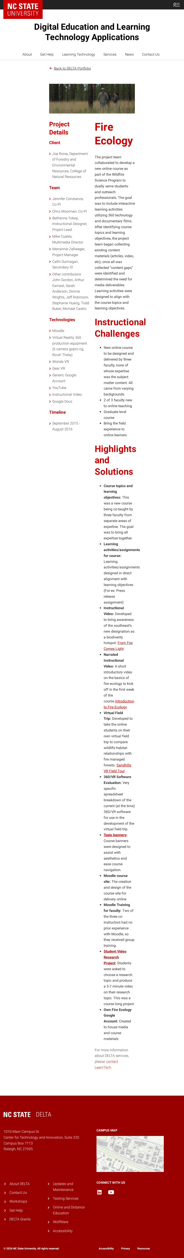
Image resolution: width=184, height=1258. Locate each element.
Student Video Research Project (115, 957)
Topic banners (115, 835)
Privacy (125, 1248)
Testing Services (66, 1198)
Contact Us (151, 54)
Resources (143, 1248)
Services (109, 54)
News (129, 54)
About (27, 54)
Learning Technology (78, 54)
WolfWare (60, 1222)
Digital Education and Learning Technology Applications (92, 32)
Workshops (18, 1201)
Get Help (47, 54)
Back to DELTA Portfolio (72, 68)
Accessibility (63, 1231)
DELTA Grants (20, 1219)
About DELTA (19, 1184)
